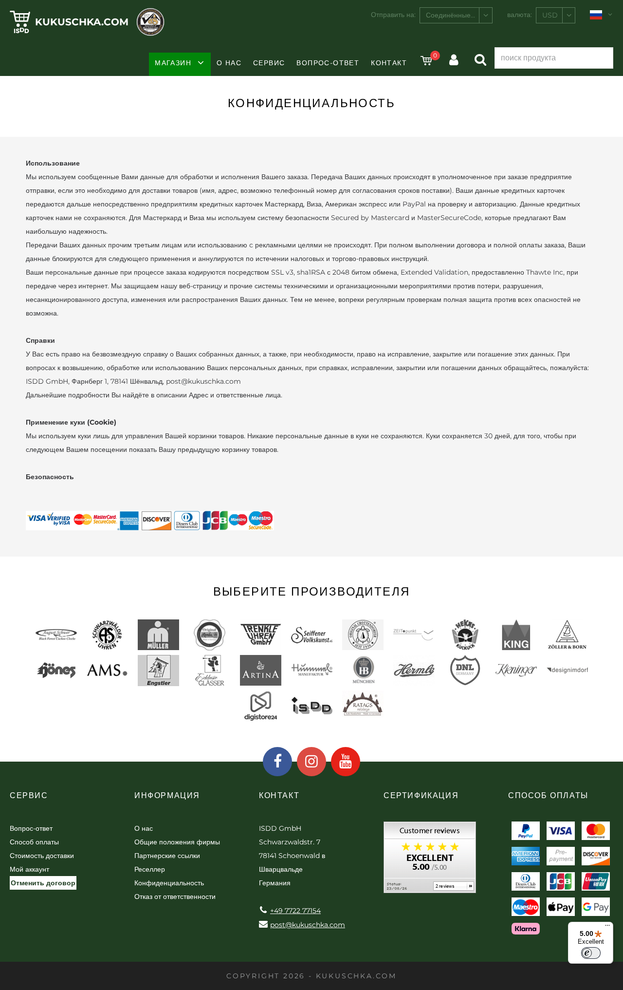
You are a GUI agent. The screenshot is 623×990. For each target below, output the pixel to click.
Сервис (269, 62)
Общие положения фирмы (177, 842)
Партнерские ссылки (167, 855)
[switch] (591, 953)
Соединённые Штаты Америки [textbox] (459, 15)
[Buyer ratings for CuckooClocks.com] (430, 861)
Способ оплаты (34, 842)
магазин (173, 62)
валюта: (519, 14)
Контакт (389, 62)
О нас (229, 62)
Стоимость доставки (42, 855)
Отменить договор (43, 882)
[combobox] (456, 15)
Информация (167, 795)
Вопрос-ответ (327, 62)
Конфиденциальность (169, 882)
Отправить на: (393, 14)
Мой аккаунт (29, 869)
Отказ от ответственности (175, 896)
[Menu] (607, 928)
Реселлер (149, 869)
